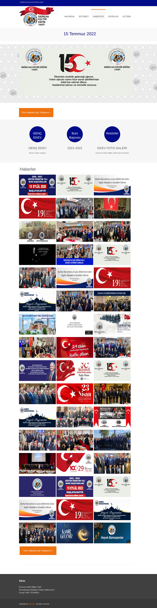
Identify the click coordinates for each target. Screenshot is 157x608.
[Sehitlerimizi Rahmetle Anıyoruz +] (112, 324)
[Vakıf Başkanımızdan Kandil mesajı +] (37, 324)
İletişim (127, 16)
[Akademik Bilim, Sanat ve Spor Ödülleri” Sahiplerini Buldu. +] (37, 393)
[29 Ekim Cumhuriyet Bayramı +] (74, 347)
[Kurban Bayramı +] (74, 277)
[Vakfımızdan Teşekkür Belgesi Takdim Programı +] (37, 277)
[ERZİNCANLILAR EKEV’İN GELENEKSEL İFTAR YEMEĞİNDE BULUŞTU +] (74, 208)
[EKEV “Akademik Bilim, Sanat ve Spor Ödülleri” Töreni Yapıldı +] (37, 463)
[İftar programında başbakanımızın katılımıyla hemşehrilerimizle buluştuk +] (37, 533)
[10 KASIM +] (37, 254)
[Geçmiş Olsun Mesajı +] (37, 370)
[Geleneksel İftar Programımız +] (74, 301)
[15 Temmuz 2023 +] (112, 486)
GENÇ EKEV (37, 148)
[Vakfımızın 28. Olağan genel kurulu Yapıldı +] (37, 440)
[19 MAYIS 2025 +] (112, 277)
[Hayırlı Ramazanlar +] (112, 533)
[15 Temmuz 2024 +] (112, 370)
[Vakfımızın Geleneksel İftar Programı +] (112, 393)
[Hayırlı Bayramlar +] (112, 185)
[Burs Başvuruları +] (37, 185)
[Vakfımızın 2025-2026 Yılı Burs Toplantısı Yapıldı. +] (112, 231)
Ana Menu (69, 16)
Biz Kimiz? (84, 16)
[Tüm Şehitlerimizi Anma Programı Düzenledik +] (74, 417)
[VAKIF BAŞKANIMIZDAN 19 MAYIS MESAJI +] (74, 509)
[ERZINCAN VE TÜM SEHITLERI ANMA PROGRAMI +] (37, 231)
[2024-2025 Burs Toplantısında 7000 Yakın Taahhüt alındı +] (112, 347)
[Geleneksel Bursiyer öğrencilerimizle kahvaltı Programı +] (37, 347)
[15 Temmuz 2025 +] (112, 254)
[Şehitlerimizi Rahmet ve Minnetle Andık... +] (112, 301)
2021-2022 (74, 148)
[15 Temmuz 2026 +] (74, 185)
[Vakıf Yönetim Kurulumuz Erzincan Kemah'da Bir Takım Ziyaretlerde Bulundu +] (112, 440)
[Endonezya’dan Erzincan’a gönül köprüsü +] (74, 254)
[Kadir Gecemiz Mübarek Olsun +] (74, 533)
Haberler (98, 16)
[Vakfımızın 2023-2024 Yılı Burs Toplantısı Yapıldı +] (112, 463)
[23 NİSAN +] (74, 393)
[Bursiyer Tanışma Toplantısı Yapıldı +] (74, 440)
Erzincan (113, 16)
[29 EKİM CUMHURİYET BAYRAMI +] (74, 463)
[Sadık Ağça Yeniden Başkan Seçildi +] (74, 231)
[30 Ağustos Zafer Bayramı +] (74, 370)
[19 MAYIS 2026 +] (37, 208)
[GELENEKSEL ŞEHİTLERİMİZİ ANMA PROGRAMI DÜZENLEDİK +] (112, 208)
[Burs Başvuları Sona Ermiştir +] (37, 486)
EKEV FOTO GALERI (112, 148)
